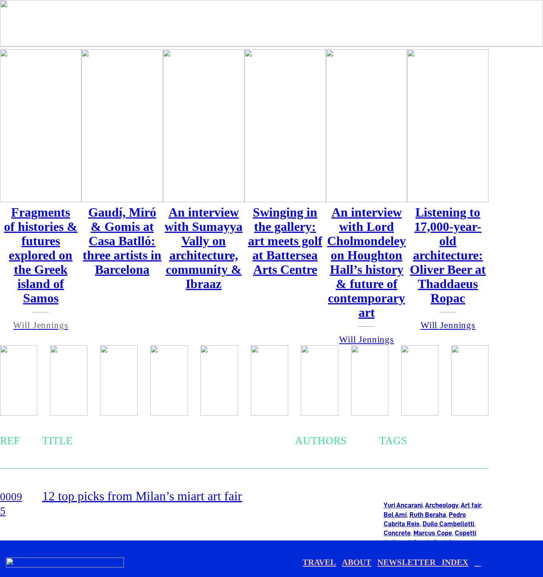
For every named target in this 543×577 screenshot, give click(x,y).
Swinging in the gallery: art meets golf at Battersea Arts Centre (285, 241)
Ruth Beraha (427, 514)
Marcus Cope (432, 532)
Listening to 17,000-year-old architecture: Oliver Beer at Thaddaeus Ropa (448, 255)
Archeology (441, 505)
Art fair (471, 505)
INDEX (455, 562)
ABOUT (356, 562)
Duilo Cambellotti (448, 523)
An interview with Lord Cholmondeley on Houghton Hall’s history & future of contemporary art (366, 262)
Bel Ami (395, 514)
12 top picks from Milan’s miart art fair (142, 496)
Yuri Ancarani (403, 505)
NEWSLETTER (409, 562)
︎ (477, 562)
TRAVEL (319, 562)
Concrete (397, 532)
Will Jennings (448, 325)
